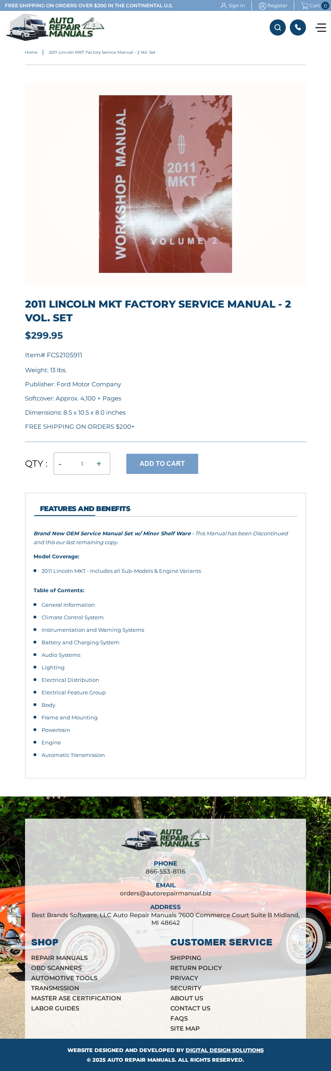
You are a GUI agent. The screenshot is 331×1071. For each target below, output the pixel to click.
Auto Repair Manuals (141, 1059)
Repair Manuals (59, 958)
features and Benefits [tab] (85, 509)
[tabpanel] (165, 644)
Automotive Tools (64, 978)
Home (31, 52)
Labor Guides (55, 1008)
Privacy (184, 978)
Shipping (185, 958)
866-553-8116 (298, 27)
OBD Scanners (56, 968)
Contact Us (190, 1008)
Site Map (185, 1028)
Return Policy (196, 968)
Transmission (55, 988)
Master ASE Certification (76, 998)
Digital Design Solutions (225, 1050)
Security (185, 988)
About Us (186, 998)
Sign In (236, 5)
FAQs (179, 1018)
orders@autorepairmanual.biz (166, 893)
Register (277, 5)
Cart (315, 5)
